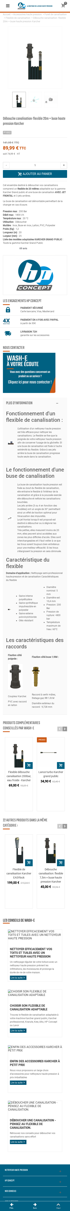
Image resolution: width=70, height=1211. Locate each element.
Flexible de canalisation (18, 18)
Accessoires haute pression (27, 14)
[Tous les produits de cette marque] (35, 275)
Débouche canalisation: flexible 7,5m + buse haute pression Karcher (51, 875)
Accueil (6, 14)
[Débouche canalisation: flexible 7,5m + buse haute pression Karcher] (51, 850)
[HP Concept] (35, 5)
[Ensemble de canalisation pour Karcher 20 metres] (19, 99)
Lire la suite (17, 977)
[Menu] (8, 6)
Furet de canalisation (56, 14)
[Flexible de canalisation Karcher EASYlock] (19, 850)
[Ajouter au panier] (29, 765)
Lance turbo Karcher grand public (50, 774)
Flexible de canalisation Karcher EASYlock (18, 873)
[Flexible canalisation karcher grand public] (19, 753)
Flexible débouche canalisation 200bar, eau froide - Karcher (19, 776)
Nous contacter (13, 347)
